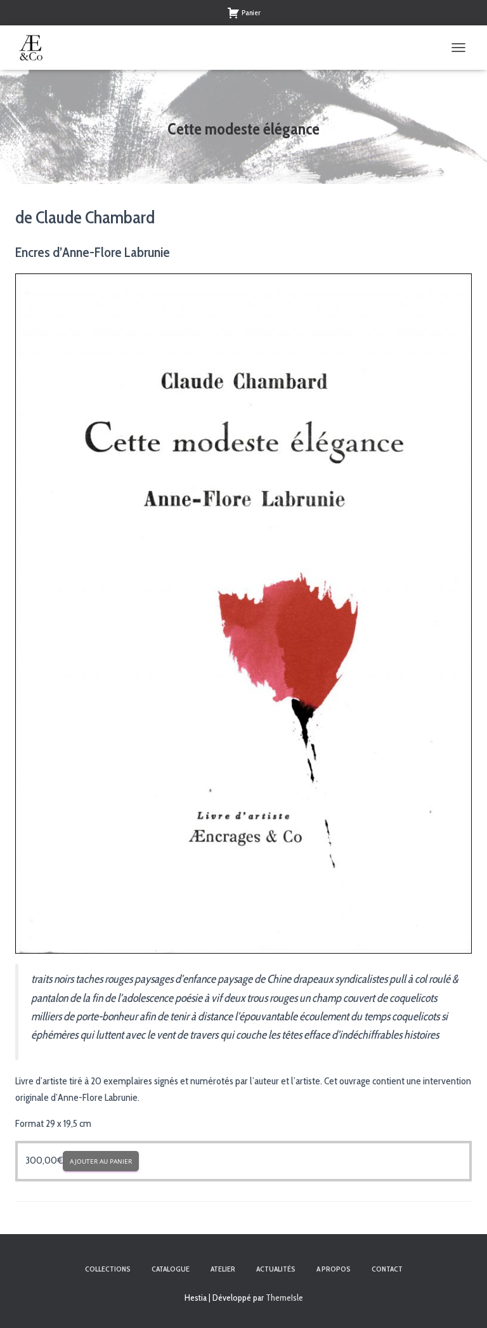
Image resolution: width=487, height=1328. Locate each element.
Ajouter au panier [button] (101, 1161)
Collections (108, 1268)
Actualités (275, 1268)
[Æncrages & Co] (35, 47)
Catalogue (171, 1268)
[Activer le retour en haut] (462, 1302)
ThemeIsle (284, 1297)
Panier (251, 12)
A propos (333, 1268)
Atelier (223, 1268)
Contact (387, 1268)
